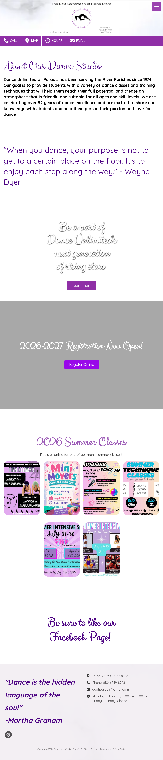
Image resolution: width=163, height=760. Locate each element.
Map (34, 40)
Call (13, 40)
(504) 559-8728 (114, 683)
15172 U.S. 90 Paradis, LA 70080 (115, 676)
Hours (56, 40)
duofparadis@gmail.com (110, 689)
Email (80, 40)
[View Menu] (156, 6)
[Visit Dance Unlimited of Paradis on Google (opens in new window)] (8, 734)
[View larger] (22, 488)
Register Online (81, 364)
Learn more (81, 285)
